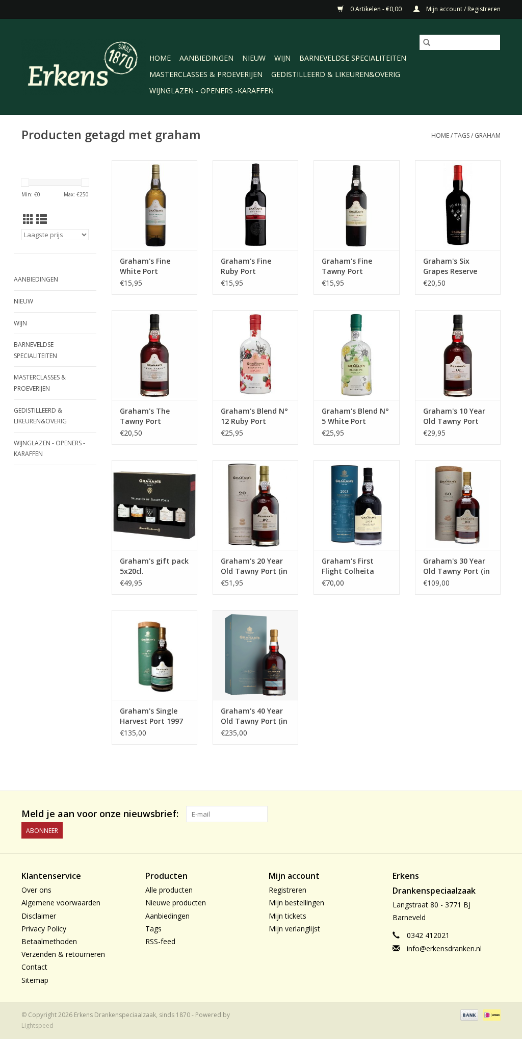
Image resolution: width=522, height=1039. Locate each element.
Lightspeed (37, 1025)
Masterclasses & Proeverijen (206, 74)
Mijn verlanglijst (294, 928)
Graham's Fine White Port (145, 266)
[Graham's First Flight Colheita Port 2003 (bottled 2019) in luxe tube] (356, 504)
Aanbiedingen (206, 58)
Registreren (287, 890)
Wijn (282, 58)
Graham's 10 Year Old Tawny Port (454, 416)
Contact (34, 967)
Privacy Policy (43, 928)
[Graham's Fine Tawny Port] (356, 204)
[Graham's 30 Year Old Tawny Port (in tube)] (458, 504)
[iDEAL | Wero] (490, 1014)
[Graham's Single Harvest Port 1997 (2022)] (154, 654)
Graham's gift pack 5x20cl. (154, 566)
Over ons (36, 890)
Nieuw (254, 58)
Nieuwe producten (175, 902)
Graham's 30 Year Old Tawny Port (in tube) (456, 566)
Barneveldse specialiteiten (352, 58)
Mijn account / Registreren (463, 9)
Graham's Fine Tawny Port (347, 266)
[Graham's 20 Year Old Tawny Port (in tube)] (255, 504)
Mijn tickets (287, 916)
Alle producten (169, 890)
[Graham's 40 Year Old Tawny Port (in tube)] (255, 654)
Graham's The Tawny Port (145, 416)
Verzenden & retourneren (63, 954)
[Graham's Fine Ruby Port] (255, 204)
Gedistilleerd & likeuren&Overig (335, 74)
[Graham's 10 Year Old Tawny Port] (458, 354)
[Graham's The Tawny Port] (154, 354)
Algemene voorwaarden (60, 902)
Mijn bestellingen (296, 902)
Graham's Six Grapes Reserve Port (450, 266)
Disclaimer (38, 916)
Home (160, 58)
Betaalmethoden (49, 941)
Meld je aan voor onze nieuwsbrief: (99, 813)
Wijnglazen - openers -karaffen (211, 90)
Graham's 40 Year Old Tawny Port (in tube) (254, 716)
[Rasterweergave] (28, 219)
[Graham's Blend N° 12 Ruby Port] (255, 354)
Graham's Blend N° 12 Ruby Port (254, 416)
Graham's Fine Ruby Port (246, 266)
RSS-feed (160, 941)
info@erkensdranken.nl (444, 948)
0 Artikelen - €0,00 (376, 9)
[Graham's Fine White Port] (154, 204)
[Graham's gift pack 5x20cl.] (154, 504)
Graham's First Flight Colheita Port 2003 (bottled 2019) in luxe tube (354, 566)
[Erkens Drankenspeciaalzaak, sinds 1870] (83, 65)
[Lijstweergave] (41, 219)
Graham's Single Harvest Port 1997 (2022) (151, 716)
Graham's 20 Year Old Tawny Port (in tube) (254, 566)
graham (488, 135)
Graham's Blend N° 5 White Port (355, 416)
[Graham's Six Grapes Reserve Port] (458, 204)
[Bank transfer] (468, 1014)
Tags (461, 135)
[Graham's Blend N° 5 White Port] (356, 354)
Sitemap (34, 980)
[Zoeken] (426, 42)
